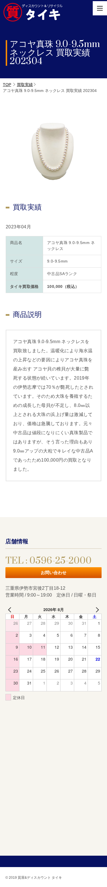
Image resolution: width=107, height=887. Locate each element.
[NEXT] (96, 609)
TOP (7, 84)
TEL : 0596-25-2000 (48, 561)
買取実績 (25, 84)
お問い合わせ (53, 572)
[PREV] (10, 609)
